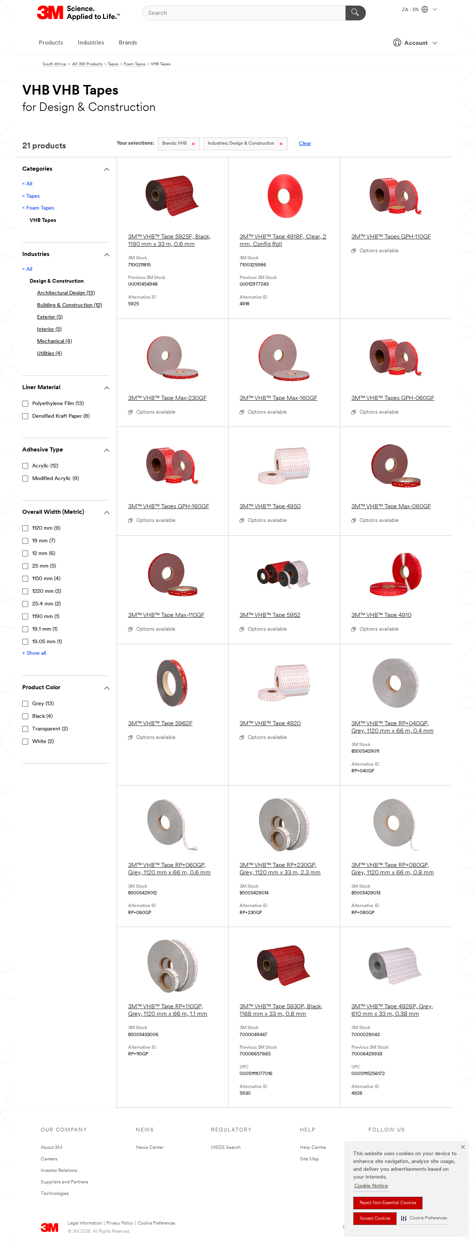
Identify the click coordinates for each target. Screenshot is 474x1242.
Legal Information (85, 1223)
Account (416, 43)
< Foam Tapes (38, 208)
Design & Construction (241, 143)
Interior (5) (49, 329)
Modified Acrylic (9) (55, 479)
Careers (49, 1159)
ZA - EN (411, 10)
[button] (424, 1218)
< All (27, 184)
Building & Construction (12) (69, 305)
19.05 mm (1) (47, 642)
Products (51, 43)
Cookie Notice (371, 1186)
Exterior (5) (50, 317)
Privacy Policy (119, 1223)
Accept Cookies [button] (375, 1218)
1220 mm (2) (46, 591)
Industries (91, 43)
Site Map (309, 1159)
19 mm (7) (43, 541)
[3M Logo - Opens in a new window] (79, 13)
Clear (305, 144)
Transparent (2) (50, 729)
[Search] (356, 13)
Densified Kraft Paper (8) (61, 416)
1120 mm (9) (46, 528)
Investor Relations (59, 1170)
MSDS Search (226, 1147)
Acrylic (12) (45, 466)
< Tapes (31, 196)
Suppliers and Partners (64, 1182)
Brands (128, 43)
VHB (174, 143)
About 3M (51, 1147)
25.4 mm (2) (46, 604)
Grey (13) (43, 704)
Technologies (55, 1193)
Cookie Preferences (156, 1223)
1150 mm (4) (46, 579)
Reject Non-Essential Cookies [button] (388, 1203)
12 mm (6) (43, 553)
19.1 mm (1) (44, 629)
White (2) (43, 742)
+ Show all (34, 653)
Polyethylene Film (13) (58, 404)
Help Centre (313, 1147)
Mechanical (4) (54, 341)
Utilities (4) (49, 353)
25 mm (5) (44, 566)
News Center (150, 1147)
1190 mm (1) (45, 617)
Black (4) (42, 716)
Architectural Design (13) (66, 293)
